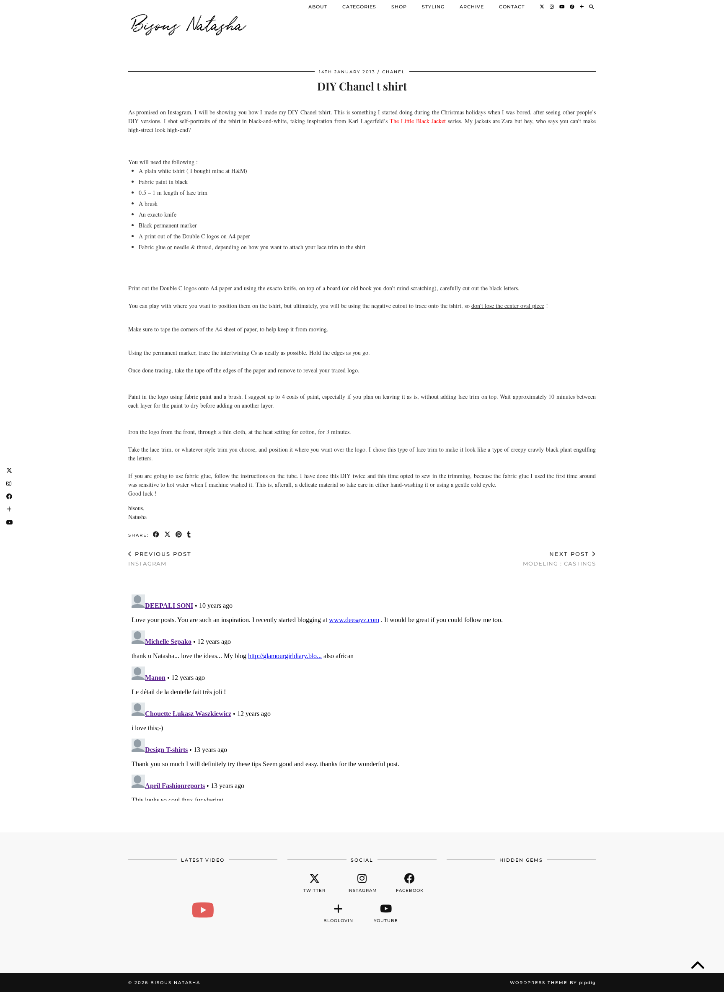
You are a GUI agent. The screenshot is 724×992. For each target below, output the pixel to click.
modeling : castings (559, 558)
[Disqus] (362, 696)
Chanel (393, 72)
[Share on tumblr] (189, 534)
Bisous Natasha (189, 23)
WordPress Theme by (553, 982)
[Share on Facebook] (156, 534)
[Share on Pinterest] (179, 534)
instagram (159, 558)
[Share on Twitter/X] (167, 534)
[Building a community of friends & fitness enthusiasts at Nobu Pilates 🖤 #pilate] (202, 910)
